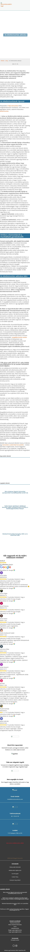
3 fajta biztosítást (12, 106)
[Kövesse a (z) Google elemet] (16, 946)
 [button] (26, 6)
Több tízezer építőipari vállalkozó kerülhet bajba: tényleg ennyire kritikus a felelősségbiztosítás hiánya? (15, 507)
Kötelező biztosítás (15, 922)
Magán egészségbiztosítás (15, 930)
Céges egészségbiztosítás (15, 932)
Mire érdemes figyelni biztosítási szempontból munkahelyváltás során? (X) (15, 492)
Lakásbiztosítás (15, 928)
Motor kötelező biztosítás (15, 924)
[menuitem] (15, 867)
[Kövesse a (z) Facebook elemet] (14, 946)
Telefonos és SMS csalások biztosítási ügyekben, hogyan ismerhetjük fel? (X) (14, 909)
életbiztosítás (4, 111)
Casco (15, 926)
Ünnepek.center (15, 940)
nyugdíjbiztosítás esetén (19, 337)
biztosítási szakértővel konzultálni (13, 445)
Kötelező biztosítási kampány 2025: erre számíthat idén (15, 534)
